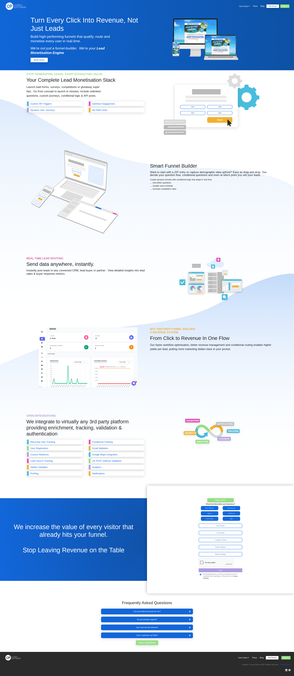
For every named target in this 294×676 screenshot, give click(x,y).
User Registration (39, 448)
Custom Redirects (39, 454)
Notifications (98, 473)
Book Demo (39, 60)
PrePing (34, 473)
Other (231, 518)
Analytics (96, 467)
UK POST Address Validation (107, 461)
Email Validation (100, 448)
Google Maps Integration (104, 454)
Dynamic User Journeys (42, 110)
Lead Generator (231, 508)
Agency (210, 513)
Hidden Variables (39, 467)
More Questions (147, 642)
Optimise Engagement (104, 104)
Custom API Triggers (41, 104)
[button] (147, 611)
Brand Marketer (209, 508)
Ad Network (231, 513)
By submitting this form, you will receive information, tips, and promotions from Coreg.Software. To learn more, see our (220, 576)
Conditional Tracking (102, 442)
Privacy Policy (285, 664)
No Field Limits (99, 110)
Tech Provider (209, 518)
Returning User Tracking (42, 442)
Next (220, 570)
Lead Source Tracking (41, 461)
